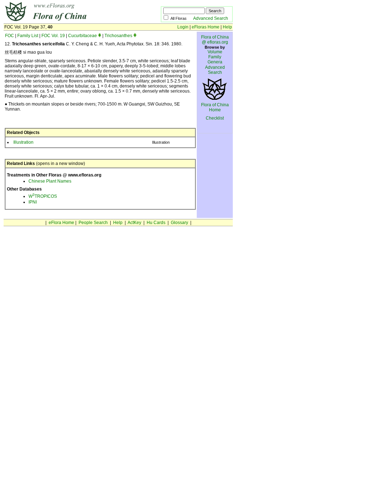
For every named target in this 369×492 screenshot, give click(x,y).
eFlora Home (61, 222)
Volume (215, 51)
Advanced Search (210, 18)
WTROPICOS (42, 196)
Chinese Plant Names (49, 181)
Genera (215, 61)
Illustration (23, 142)
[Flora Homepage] (71, 20)
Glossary (179, 222)
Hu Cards (156, 222)
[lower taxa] (99, 35)
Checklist (215, 118)
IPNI (32, 202)
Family (214, 56)
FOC (9, 35)
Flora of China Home (215, 107)
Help (227, 27)
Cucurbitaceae (82, 35)
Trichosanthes (118, 35)
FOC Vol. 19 (53, 35)
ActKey (134, 222)
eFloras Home (205, 27)
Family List (27, 35)
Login (182, 27)
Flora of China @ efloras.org (215, 40)
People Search (93, 222)
